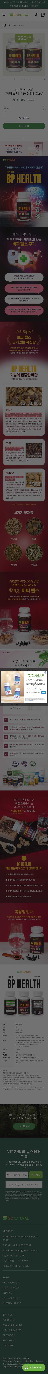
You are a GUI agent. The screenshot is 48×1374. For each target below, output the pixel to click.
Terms (33, 700)
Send (43, 692)
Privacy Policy (30, 700)
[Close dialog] (45, 672)
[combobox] (26, 692)
